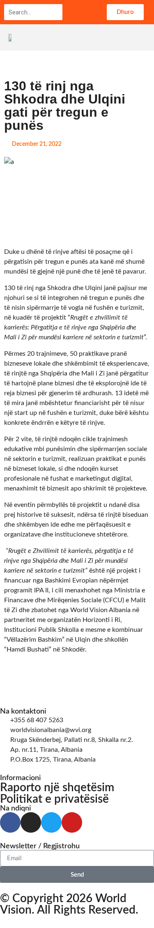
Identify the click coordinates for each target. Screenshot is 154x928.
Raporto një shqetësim (57, 787)
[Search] (56, 12)
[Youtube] (72, 822)
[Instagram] (31, 822)
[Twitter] (51, 822)
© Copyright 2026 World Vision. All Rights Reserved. (69, 904)
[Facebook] (10, 822)
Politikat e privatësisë (54, 799)
